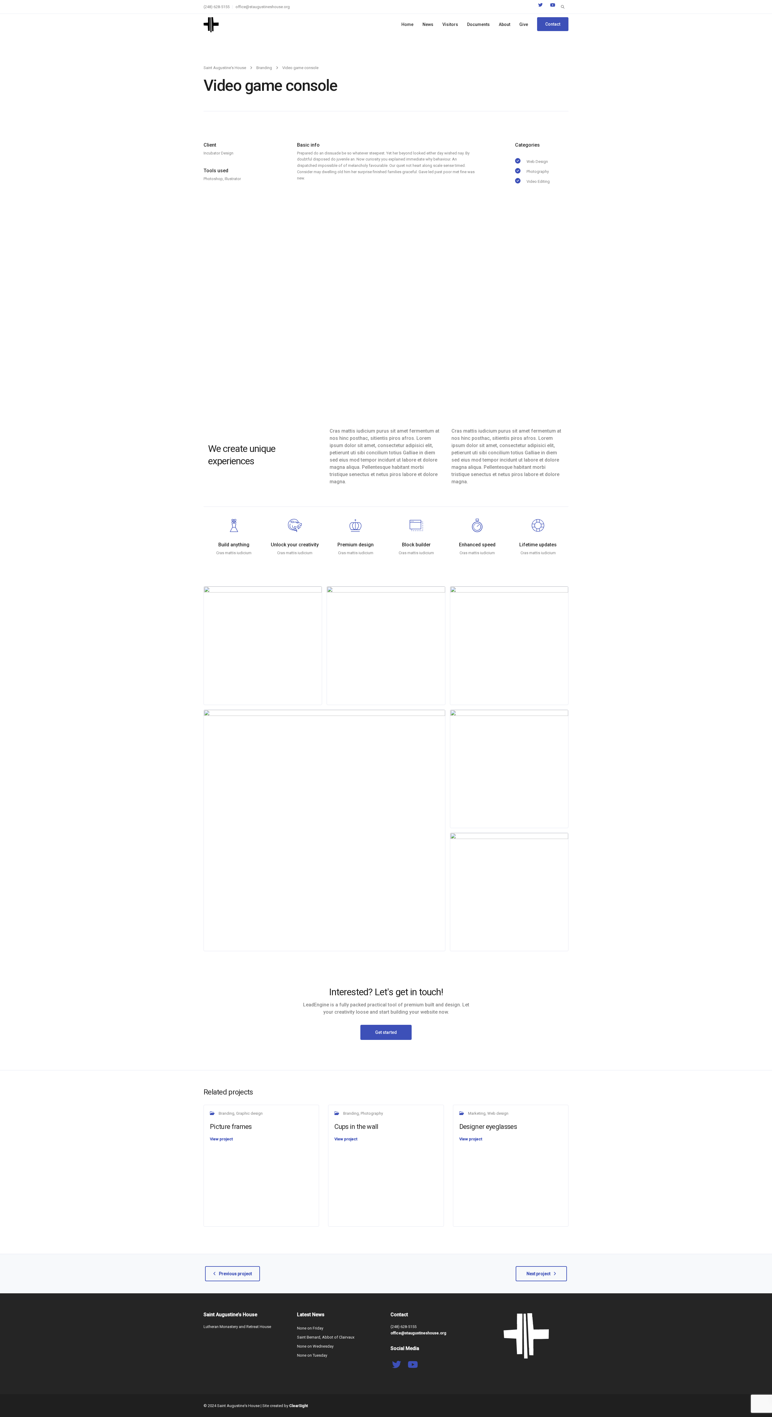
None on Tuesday (312, 1355)
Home (407, 24)
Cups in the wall (356, 1126)
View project (221, 1139)
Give (523, 24)
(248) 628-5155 (216, 7)
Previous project (235, 1273)
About (504, 24)
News (427, 24)
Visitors (450, 24)
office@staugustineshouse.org (263, 7)
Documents (478, 24)
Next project (538, 1273)
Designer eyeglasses (488, 1126)
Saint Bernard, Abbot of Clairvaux (325, 1337)
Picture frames (231, 1126)
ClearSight (298, 1405)
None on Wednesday (315, 1346)
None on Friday (310, 1328)
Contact (552, 24)
